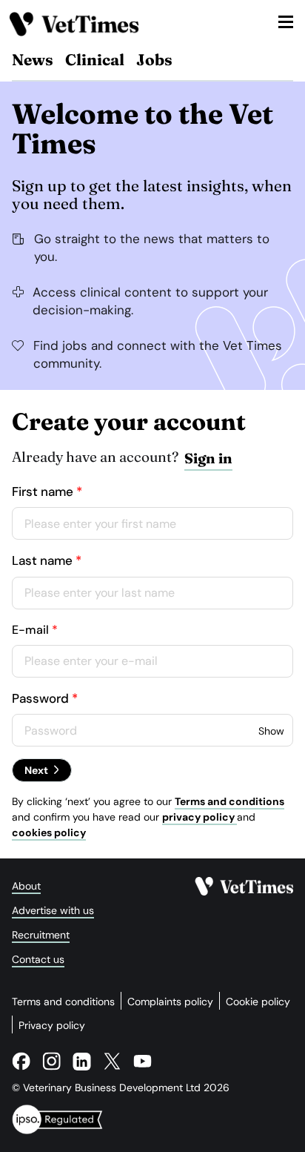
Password (40, 698)
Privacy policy (52, 1025)
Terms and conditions (229, 801)
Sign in (208, 458)
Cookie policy (258, 1001)
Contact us (38, 959)
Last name (42, 560)
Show (271, 731)
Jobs (154, 59)
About (26, 886)
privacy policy (199, 817)
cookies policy (49, 832)
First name (42, 491)
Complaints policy (170, 1001)
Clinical (94, 59)
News (32, 59)
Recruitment (41, 934)
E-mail (30, 630)
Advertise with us (53, 910)
